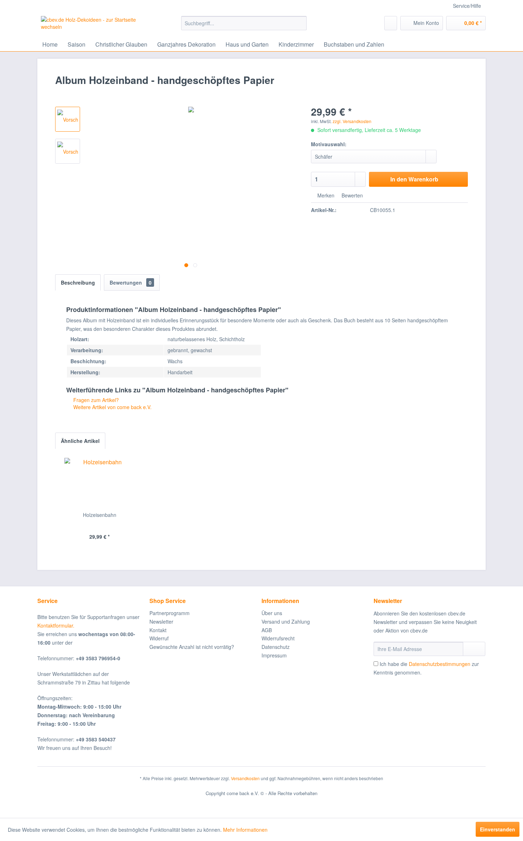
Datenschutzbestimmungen (439, 663)
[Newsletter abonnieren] (474, 649)
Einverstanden (497, 829)
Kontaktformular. (55, 625)
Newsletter (161, 621)
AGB (267, 630)
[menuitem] (244, 23)
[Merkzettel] (390, 23)
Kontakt (158, 630)
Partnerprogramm (169, 613)
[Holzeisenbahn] (99, 483)
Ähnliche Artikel (80, 440)
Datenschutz (276, 646)
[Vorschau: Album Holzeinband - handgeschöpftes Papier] (67, 119)
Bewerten (351, 195)
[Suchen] (300, 23)
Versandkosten (245, 778)
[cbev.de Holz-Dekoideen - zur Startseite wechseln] (94, 25)
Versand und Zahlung (286, 621)
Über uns (272, 613)
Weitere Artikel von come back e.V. (112, 407)
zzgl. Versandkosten (352, 121)
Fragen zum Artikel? (95, 399)
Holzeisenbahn (99, 514)
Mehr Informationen (245, 829)
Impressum (274, 655)
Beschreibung (78, 282)
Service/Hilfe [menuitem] (466, 5)
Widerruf (159, 638)
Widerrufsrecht (278, 638)
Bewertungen (131, 282)
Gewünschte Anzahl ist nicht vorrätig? (191, 646)
